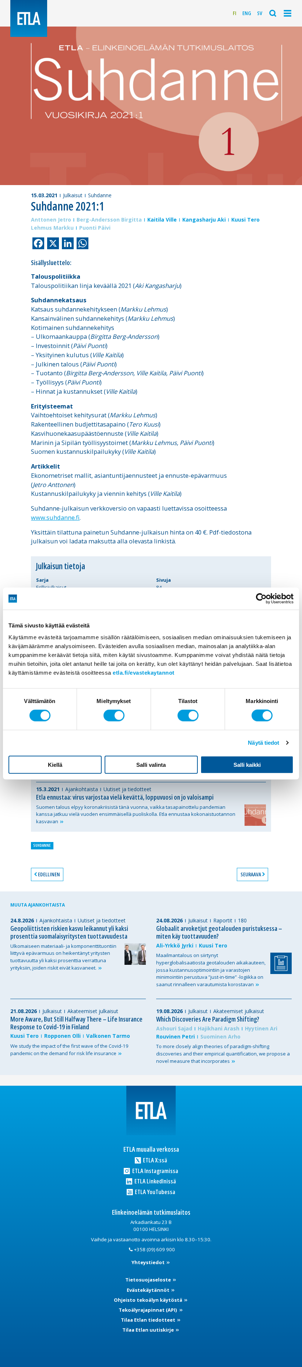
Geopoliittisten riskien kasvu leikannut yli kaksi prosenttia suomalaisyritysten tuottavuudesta (69, 932)
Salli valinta (151, 764)
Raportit (222, 920)
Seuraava (250, 874)
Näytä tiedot (263, 743)
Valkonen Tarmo (108, 1035)
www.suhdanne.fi (55, 517)
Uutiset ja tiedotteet (127, 789)
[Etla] (28, 18)
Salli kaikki (247, 764)
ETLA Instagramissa (154, 1170)
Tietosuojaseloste (148, 1279)
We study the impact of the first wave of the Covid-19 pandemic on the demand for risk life (69, 1050)
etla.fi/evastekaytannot (144, 672)
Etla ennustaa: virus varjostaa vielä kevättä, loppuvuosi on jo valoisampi (125, 797)
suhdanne (42, 845)
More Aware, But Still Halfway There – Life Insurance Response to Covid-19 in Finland (76, 1023)
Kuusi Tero (245, 219)
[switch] (113, 715)
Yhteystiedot (148, 1262)
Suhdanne (100, 195)
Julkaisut (72, 195)
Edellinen (49, 874)
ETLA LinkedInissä (154, 1181)
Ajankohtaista (81, 789)
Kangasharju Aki (204, 219)
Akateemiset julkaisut (92, 1011)
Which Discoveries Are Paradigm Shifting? (207, 1019)
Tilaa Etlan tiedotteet (148, 1319)
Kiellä (55, 764)
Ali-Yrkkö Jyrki (174, 945)
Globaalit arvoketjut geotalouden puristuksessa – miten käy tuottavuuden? (219, 932)
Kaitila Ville (162, 219)
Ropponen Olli (62, 1035)
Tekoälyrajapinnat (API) (148, 1310)
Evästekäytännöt (149, 1290)
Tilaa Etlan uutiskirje (148, 1329)
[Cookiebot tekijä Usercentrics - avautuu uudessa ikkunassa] (261, 598)
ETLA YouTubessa (154, 1191)
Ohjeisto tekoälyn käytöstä (148, 1300)
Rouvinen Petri (175, 1036)
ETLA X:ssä (154, 1160)
